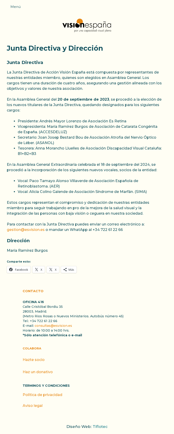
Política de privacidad (42, 395)
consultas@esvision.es (53, 326)
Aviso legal (33, 405)
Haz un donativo (38, 372)
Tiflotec (100, 426)
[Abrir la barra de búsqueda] (168, 8)
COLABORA (32, 348)
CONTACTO (33, 291)
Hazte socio (34, 360)
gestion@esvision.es (26, 230)
